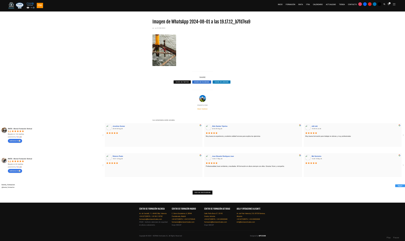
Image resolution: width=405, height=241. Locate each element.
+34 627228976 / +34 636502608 (215, 219)
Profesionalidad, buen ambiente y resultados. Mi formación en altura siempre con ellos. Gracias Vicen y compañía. (245, 166)
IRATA (300, 4)
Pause (396, 237)
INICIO (280, 4)
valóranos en (13, 141)
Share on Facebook (201, 82)
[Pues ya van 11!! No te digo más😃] (5, 197)
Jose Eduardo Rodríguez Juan (223, 156)
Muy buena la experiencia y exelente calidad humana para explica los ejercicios (233, 136)
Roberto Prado (118, 156)
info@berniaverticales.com (246, 222)
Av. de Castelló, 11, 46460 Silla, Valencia (153, 213)
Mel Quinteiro (316, 156)
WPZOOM (262, 236)
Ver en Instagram (202, 192)
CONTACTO (352, 4)
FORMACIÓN (290, 4)
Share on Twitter (182, 82)
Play (389, 237)
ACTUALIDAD (331, 4)
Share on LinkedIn (222, 82)
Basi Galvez (202, 109)
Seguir (400, 186)
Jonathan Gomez (119, 126)
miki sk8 (315, 126)
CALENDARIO (318, 4)
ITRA (308, 4)
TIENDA (342, 4)
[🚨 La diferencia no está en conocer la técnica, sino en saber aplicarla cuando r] (123, 197)
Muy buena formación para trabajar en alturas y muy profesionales (328, 136)
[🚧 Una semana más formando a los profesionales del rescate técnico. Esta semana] (113, 197)
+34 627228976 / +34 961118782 (151, 216)
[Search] (384, 4)
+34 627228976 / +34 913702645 (183, 219)
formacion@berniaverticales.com (150, 219)
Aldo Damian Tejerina (219, 126)
